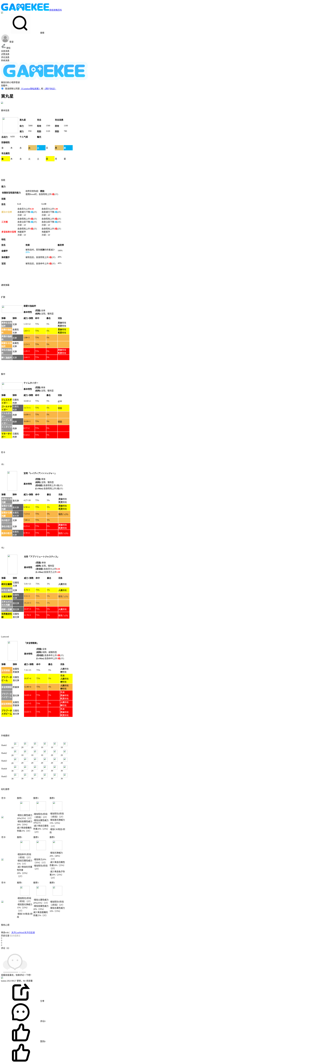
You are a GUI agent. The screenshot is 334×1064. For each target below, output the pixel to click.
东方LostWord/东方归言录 (23, 932)
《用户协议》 (50, 89)
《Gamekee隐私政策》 (30, 89)
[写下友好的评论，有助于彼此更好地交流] (60, 951)
